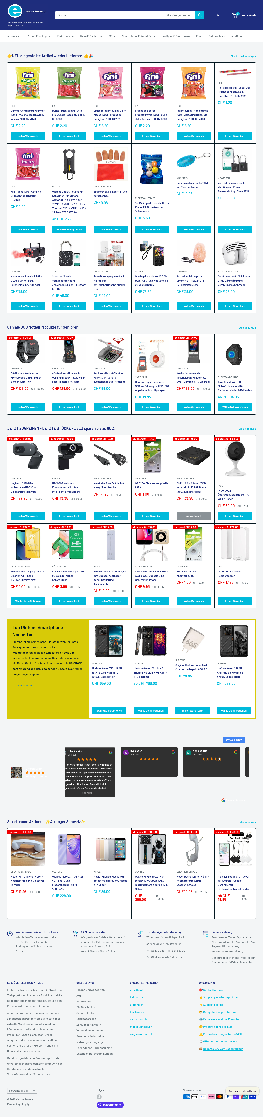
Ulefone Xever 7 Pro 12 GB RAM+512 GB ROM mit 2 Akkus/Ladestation (107, 672)
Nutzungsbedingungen (90, 1042)
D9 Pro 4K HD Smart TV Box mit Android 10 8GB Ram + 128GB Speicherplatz (193, 487)
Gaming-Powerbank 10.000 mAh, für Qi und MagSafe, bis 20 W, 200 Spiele (151, 280)
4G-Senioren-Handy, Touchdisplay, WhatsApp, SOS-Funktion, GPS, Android (193, 377)
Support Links (85, 1012)
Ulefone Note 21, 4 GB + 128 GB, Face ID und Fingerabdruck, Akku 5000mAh (67, 883)
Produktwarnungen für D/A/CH (222, 1034)
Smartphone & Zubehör (136, 36)
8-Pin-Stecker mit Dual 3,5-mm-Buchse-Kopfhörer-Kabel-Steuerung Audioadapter (110, 578)
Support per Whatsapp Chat (220, 997)
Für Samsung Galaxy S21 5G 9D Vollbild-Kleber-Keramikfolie (68, 575)
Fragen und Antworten (90, 989)
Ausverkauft (193, 516)
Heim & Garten (89, 36)
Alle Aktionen (248, 428)
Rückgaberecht (86, 1018)
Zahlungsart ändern (88, 1024)
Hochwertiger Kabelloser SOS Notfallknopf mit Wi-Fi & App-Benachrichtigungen (152, 386)
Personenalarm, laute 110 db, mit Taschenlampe (193, 185)
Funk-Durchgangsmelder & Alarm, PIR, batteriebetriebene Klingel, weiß (109, 283)
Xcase (55, 271)
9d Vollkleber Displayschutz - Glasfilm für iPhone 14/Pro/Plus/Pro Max (27, 575)
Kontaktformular (213, 990)
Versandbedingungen (90, 1030)
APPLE (97, 566)
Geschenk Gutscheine (90, 1036)
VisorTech (182, 178)
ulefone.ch (136, 1004)
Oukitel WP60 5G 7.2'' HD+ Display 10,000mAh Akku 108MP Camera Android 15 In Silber (151, 883)
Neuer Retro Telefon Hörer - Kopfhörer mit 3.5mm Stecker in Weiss (193, 881)
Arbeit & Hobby (37, 36)
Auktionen (237, 36)
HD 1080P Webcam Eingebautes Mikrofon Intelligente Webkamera (66, 487)
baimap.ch (136, 997)
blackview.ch (138, 1012)
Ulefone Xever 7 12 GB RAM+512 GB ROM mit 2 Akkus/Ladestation (230, 672)
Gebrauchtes (217, 36)
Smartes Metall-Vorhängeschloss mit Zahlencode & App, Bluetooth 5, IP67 (69, 283)
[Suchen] (199, 15)
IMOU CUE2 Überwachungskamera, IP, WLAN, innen (233, 495)
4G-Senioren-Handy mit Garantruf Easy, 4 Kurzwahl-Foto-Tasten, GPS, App (68, 377)
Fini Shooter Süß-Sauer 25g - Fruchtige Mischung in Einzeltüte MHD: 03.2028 (235, 92)
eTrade (56, 478)
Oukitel (139, 871)
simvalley (16, 368)
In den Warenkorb (28, 136)
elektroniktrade (104, 186)
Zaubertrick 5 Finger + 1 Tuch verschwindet (110, 193)
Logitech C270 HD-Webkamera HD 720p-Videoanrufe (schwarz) (24, 487)
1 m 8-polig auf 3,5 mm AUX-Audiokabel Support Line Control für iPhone (151, 575)
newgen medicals (228, 271)
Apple (97, 871)
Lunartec (16, 271)
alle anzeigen (248, 822)
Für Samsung (59, 566)
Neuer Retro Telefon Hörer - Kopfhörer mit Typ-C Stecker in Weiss (27, 881)
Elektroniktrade (228, 377)
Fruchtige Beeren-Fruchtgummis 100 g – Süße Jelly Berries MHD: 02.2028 (151, 115)
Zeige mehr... (26, 685)
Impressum (83, 1001)
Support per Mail (213, 1004)
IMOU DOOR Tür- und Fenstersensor (229, 573)
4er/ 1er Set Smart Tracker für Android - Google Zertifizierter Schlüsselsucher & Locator (234, 883)
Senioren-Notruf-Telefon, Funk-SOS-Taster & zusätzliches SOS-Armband (109, 377)
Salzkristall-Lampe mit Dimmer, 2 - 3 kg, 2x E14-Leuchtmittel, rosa (191, 280)
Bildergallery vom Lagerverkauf (223, 1048)
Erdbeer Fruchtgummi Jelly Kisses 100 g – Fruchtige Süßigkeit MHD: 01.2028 (110, 115)
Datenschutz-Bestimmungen (94, 1053)
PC (110, 36)
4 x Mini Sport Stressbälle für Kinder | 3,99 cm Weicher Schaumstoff (152, 207)
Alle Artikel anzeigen (243, 56)
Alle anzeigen (248, 327)
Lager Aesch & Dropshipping (94, 1047)
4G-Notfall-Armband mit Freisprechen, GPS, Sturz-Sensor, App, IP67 (26, 377)
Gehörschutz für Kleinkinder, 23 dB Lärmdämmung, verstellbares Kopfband (234, 280)
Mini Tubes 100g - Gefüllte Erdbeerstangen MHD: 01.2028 (26, 196)
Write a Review (234, 739)
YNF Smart (141, 377)
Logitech (16, 478)
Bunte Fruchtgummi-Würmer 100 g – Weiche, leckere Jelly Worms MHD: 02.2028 (28, 115)
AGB (79, 995)
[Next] (256, 374)
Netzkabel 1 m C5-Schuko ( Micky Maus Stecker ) (109, 485)
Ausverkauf (14, 36)
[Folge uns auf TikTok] (99, 1096)
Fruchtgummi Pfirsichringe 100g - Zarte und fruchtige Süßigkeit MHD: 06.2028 (192, 115)
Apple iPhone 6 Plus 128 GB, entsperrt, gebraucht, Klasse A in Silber (110, 881)
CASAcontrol (101, 271)
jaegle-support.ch (141, 1034)
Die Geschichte (85, 1007)
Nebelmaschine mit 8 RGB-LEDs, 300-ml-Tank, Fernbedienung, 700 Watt (26, 280)
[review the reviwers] (84, 753)
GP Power (140, 478)
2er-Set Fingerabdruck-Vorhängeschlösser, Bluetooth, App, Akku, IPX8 (233, 187)
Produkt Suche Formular (218, 1026)
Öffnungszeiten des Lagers (220, 1041)
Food (199, 36)
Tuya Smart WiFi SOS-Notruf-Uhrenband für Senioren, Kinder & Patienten (235, 386)
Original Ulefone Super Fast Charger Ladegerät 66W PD (191, 667)
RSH (220, 871)
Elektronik (63, 36)
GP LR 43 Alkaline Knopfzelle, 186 (187, 573)
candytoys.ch (138, 1019)
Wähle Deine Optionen (69, 229)
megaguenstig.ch (141, 1026)
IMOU (220, 485)
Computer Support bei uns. (220, 1012)
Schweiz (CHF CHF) (19, 1090)
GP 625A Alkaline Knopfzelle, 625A (152, 485)
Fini (13, 105)
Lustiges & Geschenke (176, 36)
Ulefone (57, 186)
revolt (139, 271)
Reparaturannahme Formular (221, 1019)
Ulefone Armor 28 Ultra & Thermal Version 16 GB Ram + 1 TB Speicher (150, 672)
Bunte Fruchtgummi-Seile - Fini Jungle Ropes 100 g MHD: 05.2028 (69, 115)
